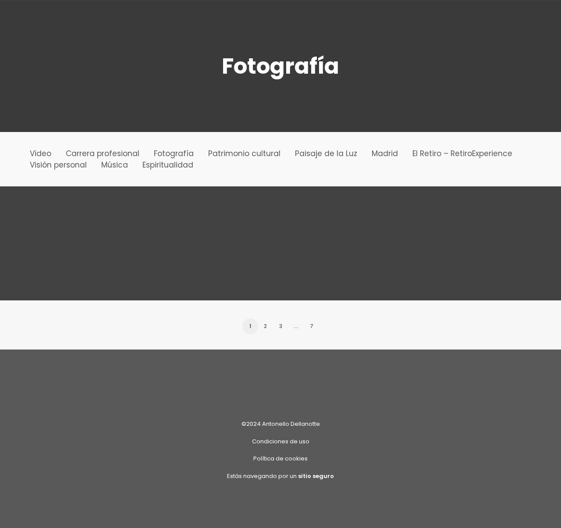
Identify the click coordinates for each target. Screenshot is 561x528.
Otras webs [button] (113, 20)
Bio (381, 20)
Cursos (241, 20)
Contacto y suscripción (445, 20)
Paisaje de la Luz (326, 153)
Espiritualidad (167, 165)
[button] (506, 19)
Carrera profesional (102, 153)
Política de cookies (280, 458)
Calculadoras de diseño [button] (315, 20)
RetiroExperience (182, 20)
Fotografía (174, 153)
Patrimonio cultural (244, 153)
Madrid (385, 153)
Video (40, 153)
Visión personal (58, 165)
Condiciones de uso (280, 441)
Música (114, 165)
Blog (68, 20)
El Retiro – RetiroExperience (462, 153)
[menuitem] (68, 19)
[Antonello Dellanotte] (24, 20)
